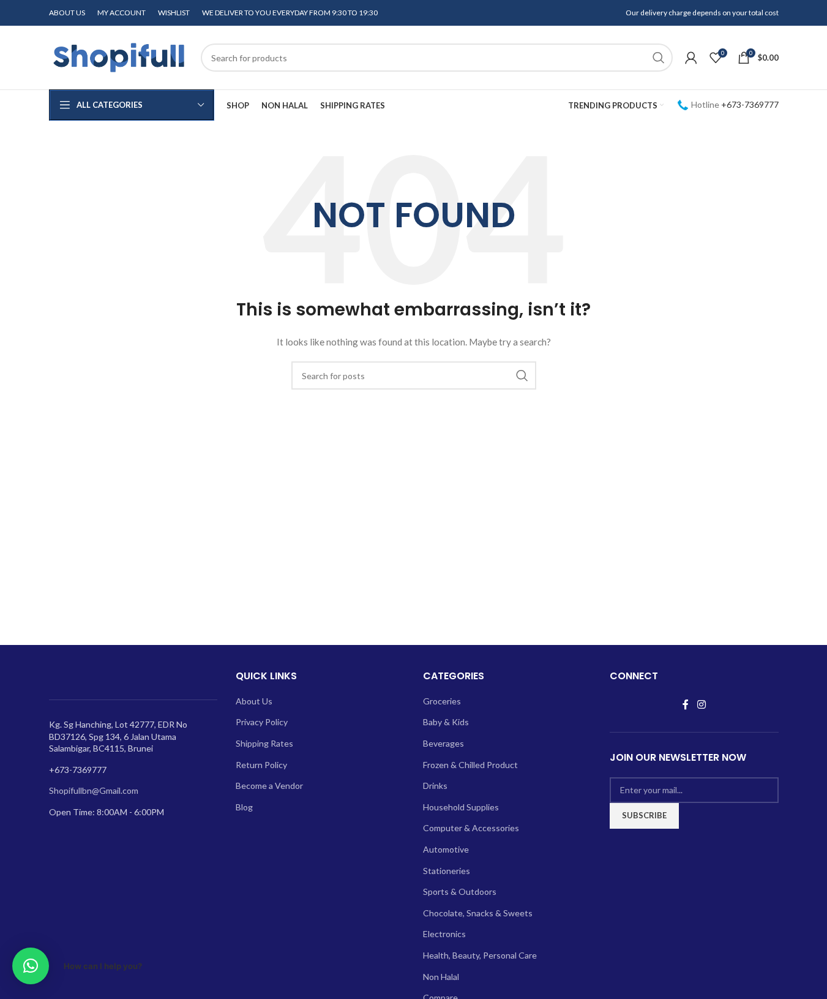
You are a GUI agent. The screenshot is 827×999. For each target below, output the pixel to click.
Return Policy (261, 765)
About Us (254, 701)
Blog (244, 807)
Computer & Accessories (471, 828)
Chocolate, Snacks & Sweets (478, 913)
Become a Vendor (269, 785)
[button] (30, 966)
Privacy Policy (262, 722)
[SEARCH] (659, 57)
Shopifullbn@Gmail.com (93, 790)
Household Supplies (461, 807)
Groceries (442, 701)
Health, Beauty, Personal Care (480, 955)
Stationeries (446, 870)
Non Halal (441, 976)
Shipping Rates (264, 743)
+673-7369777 (750, 104)
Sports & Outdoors (459, 891)
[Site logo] (119, 56)
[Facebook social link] (685, 704)
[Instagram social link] (701, 704)
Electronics (444, 934)
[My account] (691, 57)
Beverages (443, 743)
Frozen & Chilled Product (470, 765)
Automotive (446, 849)
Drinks (435, 785)
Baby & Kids (446, 722)
